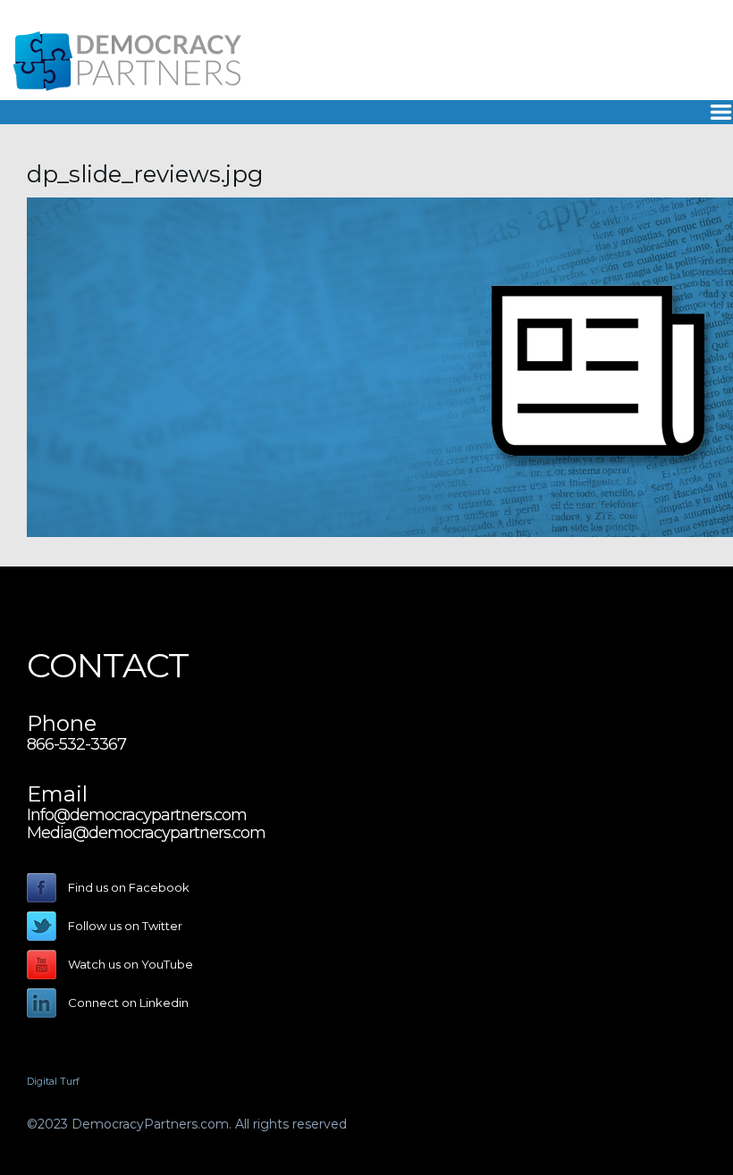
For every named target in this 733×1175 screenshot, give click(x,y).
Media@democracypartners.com (146, 833)
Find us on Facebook (129, 887)
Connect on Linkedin (128, 1002)
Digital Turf (53, 1081)
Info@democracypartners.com (137, 815)
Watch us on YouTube (130, 964)
